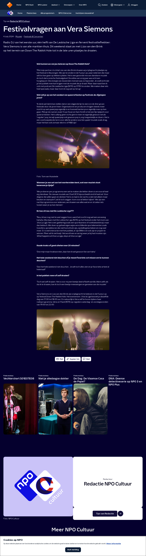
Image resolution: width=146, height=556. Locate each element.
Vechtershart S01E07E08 (18, 378)
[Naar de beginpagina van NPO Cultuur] (10, 13)
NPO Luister (42, 5)
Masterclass (31, 13)
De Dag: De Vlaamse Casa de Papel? (89, 380)
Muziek (18, 36)
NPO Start (30, 5)
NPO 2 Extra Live (65, 13)
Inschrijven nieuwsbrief (85, 13)
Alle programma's (47, 13)
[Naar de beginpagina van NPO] (9, 5)
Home (18, 5)
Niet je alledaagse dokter (53, 378)
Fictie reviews (8, 376)
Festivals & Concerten (33, 36)
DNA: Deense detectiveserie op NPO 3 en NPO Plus (125, 381)
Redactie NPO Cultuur (20, 21)
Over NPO (83, 5)
